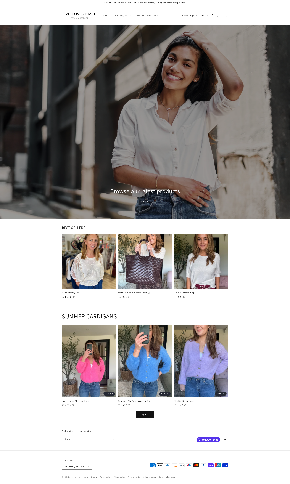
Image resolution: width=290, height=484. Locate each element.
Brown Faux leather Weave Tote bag (134, 293)
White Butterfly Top (70, 293)
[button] (107, 15)
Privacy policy (119, 477)
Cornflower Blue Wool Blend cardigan (134, 401)
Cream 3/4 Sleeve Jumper (185, 293)
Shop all (144, 201)
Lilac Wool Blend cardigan (185, 401)
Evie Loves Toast (74, 477)
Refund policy (105, 477)
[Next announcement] (227, 3)
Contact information (167, 477)
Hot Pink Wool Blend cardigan (75, 401)
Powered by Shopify (89, 477)
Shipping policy (149, 477)
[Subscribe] (113, 439)
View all (145, 414)
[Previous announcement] (63, 3)
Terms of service (134, 477)
